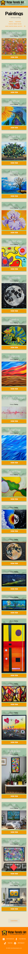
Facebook (22, 939)
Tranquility (14, 171)
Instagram (10, 939)
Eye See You (14, 882)
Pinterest (21, 943)
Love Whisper (14, 101)
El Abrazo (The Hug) (14, 66)
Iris (14, 205)
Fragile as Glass (14, 751)
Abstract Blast (14, 841)
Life (14, 805)
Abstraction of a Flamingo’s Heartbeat (14, 399)
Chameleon (14, 319)
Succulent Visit (14, 136)
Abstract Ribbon (14, 471)
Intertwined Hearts (14, 33)
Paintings (18, 22)
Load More (14, 921)
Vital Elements (14, 356)
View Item (14, 57)
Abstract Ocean (14, 430)
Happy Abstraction (14, 241)
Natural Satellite (14, 277)
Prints (11, 22)
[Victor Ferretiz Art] (12, 4)
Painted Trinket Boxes (15, 24)
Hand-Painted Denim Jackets (13, 26)
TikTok (10, 943)
